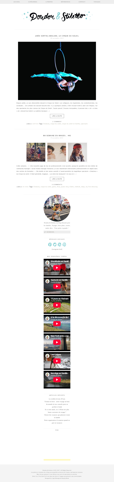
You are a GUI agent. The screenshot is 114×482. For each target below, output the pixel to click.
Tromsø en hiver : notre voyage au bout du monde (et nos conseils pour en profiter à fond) (57, 404)
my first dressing (92, 187)
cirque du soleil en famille (71, 124)
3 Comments (57, 184)
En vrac (26, 186)
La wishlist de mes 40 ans (57, 399)
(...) (48, 111)
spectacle (84, 124)
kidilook (77, 187)
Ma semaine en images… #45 (57, 135)
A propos (49, 1)
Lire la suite (57, 116)
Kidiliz (72, 187)
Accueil (17, 1)
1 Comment (57, 121)
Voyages (97, 1)
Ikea (58, 187)
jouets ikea (65, 187)
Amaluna (46, 124)
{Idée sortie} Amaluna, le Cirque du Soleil (57, 36)
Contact (82, 1)
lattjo (83, 187)
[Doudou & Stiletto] (57, 16)
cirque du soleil (55, 124)
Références (65, 1)
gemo (54, 187)
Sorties (35, 123)
